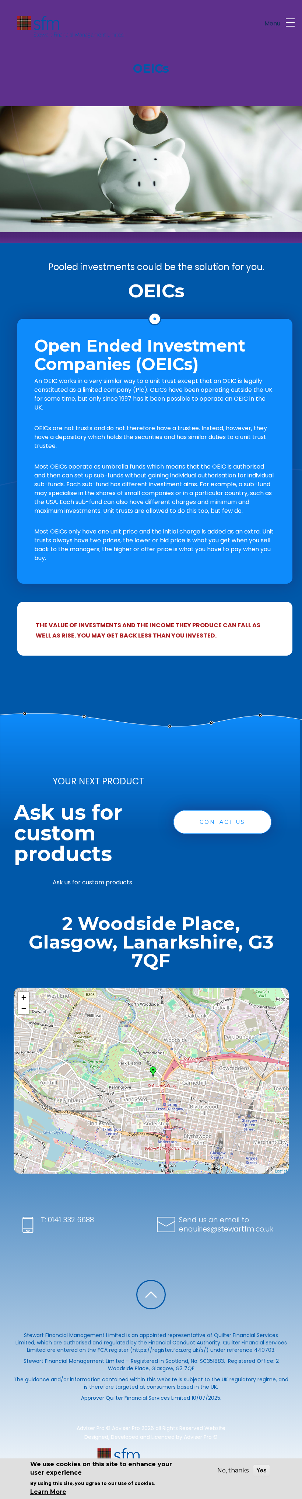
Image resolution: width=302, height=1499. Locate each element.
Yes (261, 1470)
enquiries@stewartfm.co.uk (226, 1229)
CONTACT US (222, 822)
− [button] (23, 1008)
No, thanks (233, 1470)
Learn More (48, 1491)
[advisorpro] (70, 25)
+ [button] (23, 997)
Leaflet (281, 1171)
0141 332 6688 (70, 1220)
